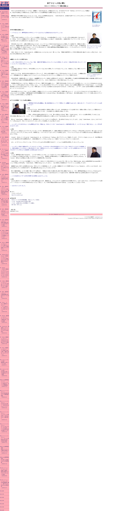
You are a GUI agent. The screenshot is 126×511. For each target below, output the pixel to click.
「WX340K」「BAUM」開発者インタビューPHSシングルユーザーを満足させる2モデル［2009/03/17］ (5, 166)
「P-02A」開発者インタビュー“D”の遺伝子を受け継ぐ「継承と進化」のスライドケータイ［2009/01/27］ (5, 351)
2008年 (2, 491)
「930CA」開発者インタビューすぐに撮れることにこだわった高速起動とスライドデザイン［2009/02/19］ (5, 246)
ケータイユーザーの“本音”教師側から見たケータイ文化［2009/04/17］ (5, 362)
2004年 (2, 503)
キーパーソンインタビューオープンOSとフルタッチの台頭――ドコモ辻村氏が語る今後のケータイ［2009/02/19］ (5, 427)
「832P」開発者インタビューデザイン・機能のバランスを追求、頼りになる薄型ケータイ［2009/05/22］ (5, 118)
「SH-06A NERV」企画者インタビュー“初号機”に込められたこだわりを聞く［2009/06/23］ (5, 15)
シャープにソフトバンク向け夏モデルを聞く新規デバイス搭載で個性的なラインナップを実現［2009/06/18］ (5, 49)
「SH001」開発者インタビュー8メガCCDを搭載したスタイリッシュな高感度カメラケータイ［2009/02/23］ (5, 234)
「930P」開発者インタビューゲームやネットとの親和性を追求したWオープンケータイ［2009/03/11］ (5, 178)
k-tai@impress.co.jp (99, 217)
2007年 (2, 494)
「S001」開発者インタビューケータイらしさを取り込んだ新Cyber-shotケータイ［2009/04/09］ (5, 141)
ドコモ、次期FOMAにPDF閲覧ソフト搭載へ (23, 203)
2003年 (2, 507)
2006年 (2, 497)
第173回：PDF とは (17, 204)
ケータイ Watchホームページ (56, 214)
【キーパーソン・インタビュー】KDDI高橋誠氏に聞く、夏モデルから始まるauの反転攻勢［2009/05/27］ (5, 483)
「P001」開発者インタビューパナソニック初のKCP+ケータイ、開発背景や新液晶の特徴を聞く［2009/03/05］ (5, 190)
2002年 (2, 510)
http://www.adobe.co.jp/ (17, 195)
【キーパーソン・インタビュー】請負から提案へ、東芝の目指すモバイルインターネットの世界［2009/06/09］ (5, 471)
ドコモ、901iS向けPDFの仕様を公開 (21, 201)
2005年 (2, 500)
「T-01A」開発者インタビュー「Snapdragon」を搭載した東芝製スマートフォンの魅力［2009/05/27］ (5, 95)
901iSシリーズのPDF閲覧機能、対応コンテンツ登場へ (26, 199)
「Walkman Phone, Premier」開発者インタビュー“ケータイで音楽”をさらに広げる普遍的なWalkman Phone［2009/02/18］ (5, 259)
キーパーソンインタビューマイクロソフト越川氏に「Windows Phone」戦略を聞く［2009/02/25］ (5, 415)
